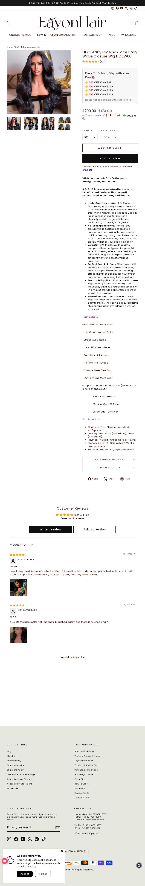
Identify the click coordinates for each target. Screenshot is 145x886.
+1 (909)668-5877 (97, 814)
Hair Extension (93, 35)
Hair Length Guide (83, 774)
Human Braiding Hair (63, 35)
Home (10, 47)
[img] (17, 554)
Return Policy (110, 467)
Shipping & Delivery (110, 459)
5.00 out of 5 (81, 515)
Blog (9, 751)
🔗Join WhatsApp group (86, 833)
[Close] (62, 851)
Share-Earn (80, 788)
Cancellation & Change (19, 779)
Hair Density (110, 130)
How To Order (81, 783)
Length (87, 130)
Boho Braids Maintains (86, 769)
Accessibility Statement (19, 783)
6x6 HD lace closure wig (27, 47)
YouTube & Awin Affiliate (87, 756)
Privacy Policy (14, 760)
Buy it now (110, 158)
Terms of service (15, 765)
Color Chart (80, 779)
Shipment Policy (15, 769)
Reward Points (81, 793)
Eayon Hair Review (84, 760)
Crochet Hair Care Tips (86, 765)
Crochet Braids (20, 35)
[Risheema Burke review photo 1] (18, 634)
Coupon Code (81, 797)
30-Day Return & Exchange (21, 774)
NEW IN (41, 35)
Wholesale (128, 35)
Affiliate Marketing (84, 751)
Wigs (112, 35)
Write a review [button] (50, 529)
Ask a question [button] (95, 529)
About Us (11, 756)
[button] (90, 61)
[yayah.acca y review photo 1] (18, 587)
